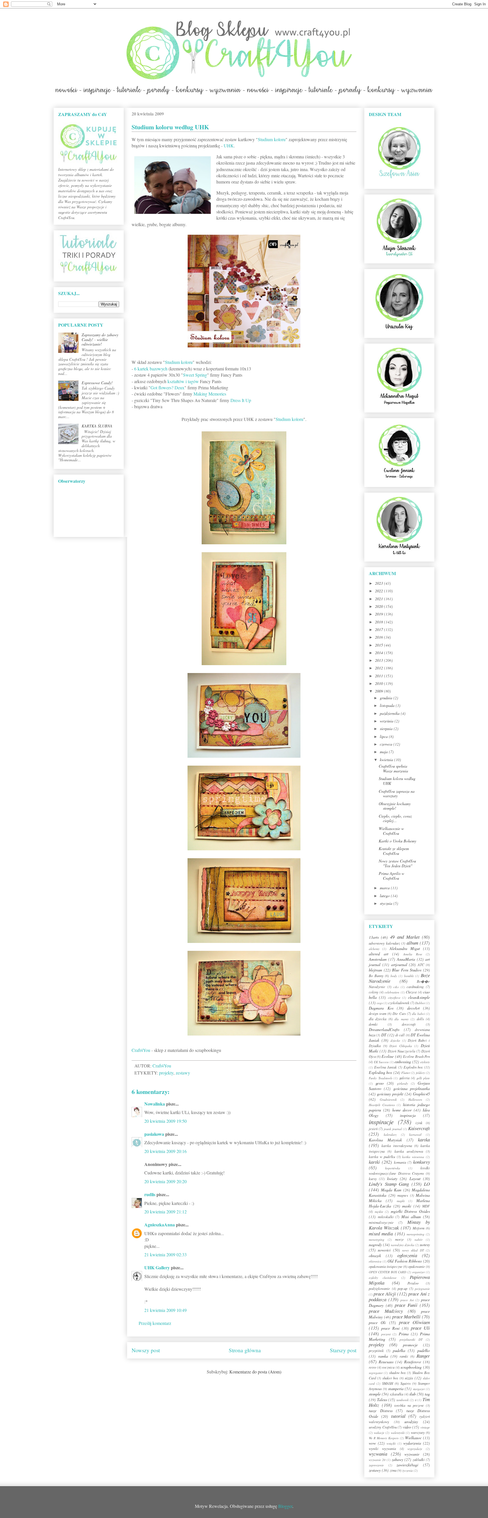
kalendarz (390, 1134)
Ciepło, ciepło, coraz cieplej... (395, 818)
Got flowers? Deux (167, 387)
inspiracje (381, 1121)
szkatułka (396, 1394)
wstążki (391, 1443)
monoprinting (415, 1234)
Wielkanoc (413, 1437)
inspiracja (408, 1115)
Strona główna (245, 1350)
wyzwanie (411, 1454)
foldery (420, 1073)
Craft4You (141, 1050)
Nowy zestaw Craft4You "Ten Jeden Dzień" (397, 863)
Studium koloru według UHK (397, 781)
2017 (379, 629)
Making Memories (209, 394)
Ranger (423, 1356)
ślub (412, 1394)
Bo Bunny (376, 975)
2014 (379, 652)
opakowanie (416, 1266)
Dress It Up (240, 400)
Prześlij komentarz (155, 1323)
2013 (379, 660)
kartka (424, 1139)
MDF (426, 1206)
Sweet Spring (195, 375)
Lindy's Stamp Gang (389, 1184)
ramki (404, 1356)
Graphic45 (421, 1094)
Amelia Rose (412, 954)
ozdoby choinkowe (382, 1277)
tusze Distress (381, 1410)
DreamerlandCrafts (384, 1029)
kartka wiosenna (413, 1157)
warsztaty (418, 1432)
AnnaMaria (406, 959)
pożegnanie (422, 1289)
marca (385, 887)
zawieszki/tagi (407, 1464)
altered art (378, 953)
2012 (379, 667)
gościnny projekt (390, 1094)
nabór (418, 1239)
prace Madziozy (386, 1311)
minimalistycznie (381, 1222)
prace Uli (420, 1328)
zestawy (183, 1073)
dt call (400, 1035)
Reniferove (412, 1361)
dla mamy (401, 1019)
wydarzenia (412, 1443)
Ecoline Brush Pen (416, 1056)
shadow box (397, 1372)
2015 (379, 645)
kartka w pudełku (382, 1156)
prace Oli (377, 1322)
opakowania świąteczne (385, 1266)
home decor (402, 1110)
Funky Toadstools (380, 1078)
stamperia (396, 1388)
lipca (384, 736)
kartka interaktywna (397, 1145)
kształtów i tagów (183, 381)
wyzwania (378, 1454)
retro (372, 1367)
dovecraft (409, 1024)
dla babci (418, 1014)
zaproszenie (376, 1465)
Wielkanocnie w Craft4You (391, 831)
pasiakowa (154, 1134)
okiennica (375, 1261)
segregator (376, 1373)
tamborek (402, 1400)
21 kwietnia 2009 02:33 (165, 1254)
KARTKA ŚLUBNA (97, 426)
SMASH (387, 1383)
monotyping (376, 1239)
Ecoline (388, 1056)
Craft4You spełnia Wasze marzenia (393, 768)
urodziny (411, 1421)
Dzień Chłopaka (400, 1046)
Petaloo (413, 1283)
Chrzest (411, 992)
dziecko (395, 1040)
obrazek (375, 1255)
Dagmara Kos (381, 1008)
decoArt (413, 1008)
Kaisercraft (419, 1128)
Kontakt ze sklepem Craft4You (394, 851)
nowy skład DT (413, 1250)
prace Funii (406, 1305)
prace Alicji (385, 1293)
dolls (420, 1019)
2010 (379, 683)
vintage (425, 1427)
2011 (379, 675)
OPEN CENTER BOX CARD (387, 1272)
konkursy (421, 1162)
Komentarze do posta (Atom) (255, 1372)
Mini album (411, 1216)
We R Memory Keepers (384, 1438)
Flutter (405, 1073)
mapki (401, 1201)
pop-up (402, 1288)
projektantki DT (411, 1339)
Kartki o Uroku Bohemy (397, 841)
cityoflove (394, 997)
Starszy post (343, 1350)
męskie (379, 1211)
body (394, 976)
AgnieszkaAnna (159, 1224)
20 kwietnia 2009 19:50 (165, 1121)
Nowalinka (154, 1103)
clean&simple (419, 997)
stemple (375, 1394)
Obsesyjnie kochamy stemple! (395, 806)
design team (377, 1013)
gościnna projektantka (411, 1088)
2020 (379, 606)
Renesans (386, 1361)
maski (406, 1206)
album (412, 943)
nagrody (375, 1244)
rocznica (388, 1367)
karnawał (415, 1134)
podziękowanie (379, 1288)
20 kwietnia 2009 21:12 (165, 1212)
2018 (379, 621)
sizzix (409, 1378)
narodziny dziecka (402, 1245)
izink (418, 1123)
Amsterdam (378, 959)
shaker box (390, 1378)
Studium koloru (272, 139)
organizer (418, 1272)
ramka (383, 1356)
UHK (229, 145)
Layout (415, 1178)
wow (372, 1443)
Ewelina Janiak (385, 1067)
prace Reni (390, 1328)
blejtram (375, 970)
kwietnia (387, 759)
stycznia (386, 903)
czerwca (386, 744)
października (390, 713)
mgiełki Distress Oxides (410, 1211)
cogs (380, 1003)
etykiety (425, 1062)
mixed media (381, 1233)
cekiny (373, 992)
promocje (410, 1344)
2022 (379, 590)
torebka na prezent (409, 1405)
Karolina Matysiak (385, 1140)
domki (373, 1024)
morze (399, 1239)
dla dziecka (377, 1019)
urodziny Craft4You (383, 1427)
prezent (386, 1334)
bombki (409, 976)
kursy (373, 1178)
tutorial (398, 1416)
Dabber (420, 1003)
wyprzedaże (415, 1449)
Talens (382, 1399)
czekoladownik (398, 1003)
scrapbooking (411, 1367)
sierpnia (387, 728)
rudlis (149, 1194)
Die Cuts (399, 1013)
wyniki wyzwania (382, 1448)
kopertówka (392, 1168)
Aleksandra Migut (404, 948)
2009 (379, 691)
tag (427, 1394)
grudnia (386, 697)
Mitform (418, 1228)
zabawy (397, 1459)
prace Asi (406, 1300)
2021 (379, 598)
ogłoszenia (407, 1255)
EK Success (381, 1062)
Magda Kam (391, 1189)
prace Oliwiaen (414, 1322)
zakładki (419, 1459)
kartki (374, 1162)
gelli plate (423, 1078)
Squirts (405, 1383)
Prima (404, 1333)
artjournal (399, 964)
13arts (374, 937)
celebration (392, 992)
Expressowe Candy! (97, 382)
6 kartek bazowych (150, 369)
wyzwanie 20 (377, 1460)
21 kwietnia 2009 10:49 (165, 1310)
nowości (384, 1250)
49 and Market (404, 937)
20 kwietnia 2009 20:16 (165, 1151)
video (407, 1427)
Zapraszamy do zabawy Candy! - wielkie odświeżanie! (100, 339)
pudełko (423, 1350)
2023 (379, 583)
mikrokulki (386, 1217)
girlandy (402, 1083)
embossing (403, 1061)
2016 (379, 637)
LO (427, 1184)
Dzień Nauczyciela (401, 1051)
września (387, 721)
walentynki (398, 1432)
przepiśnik (376, 1350)
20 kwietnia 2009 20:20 (165, 1181)
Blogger (285, 1506)
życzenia (407, 1470)
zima (393, 1470)
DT (383, 1035)
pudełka (399, 1350)
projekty (166, 1073)
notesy (425, 1244)
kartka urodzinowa (409, 1151)
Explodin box (413, 1067)
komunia (400, 1162)
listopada (388, 705)
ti (416, 1400)
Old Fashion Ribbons (404, 1261)
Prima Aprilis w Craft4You (391, 876)
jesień (373, 1128)
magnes (402, 1195)
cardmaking (415, 986)
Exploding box (380, 1072)
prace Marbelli (406, 1316)
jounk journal (393, 1129)
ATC (421, 964)
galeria (404, 1078)
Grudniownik (388, 1099)
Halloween (415, 1099)
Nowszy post (146, 1350)
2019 (379, 614)
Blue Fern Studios (406, 970)
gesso (380, 1083)
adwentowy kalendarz (384, 943)
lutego (385, 895)
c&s (395, 987)
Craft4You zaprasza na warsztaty (397, 794)
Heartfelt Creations (382, 1105)
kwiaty (392, 1178)
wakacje (379, 1432)
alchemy (374, 949)
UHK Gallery (157, 1267)
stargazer (419, 1389)
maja (384, 751)
